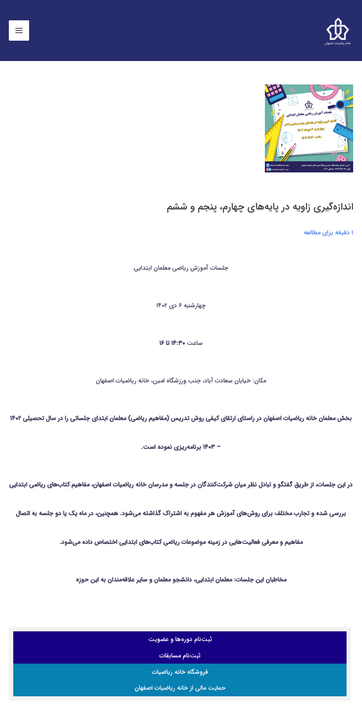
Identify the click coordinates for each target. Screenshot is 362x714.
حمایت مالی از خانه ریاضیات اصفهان (180, 688)
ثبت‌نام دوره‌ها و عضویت (180, 639)
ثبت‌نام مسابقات (179, 656)
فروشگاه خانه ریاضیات (180, 672)
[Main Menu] (19, 30)
